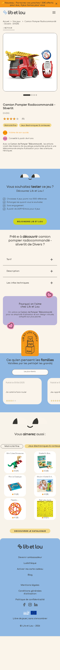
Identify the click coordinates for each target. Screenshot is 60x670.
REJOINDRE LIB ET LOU (30, 222)
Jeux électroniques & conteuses (35, 125)
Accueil (6, 21)
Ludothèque (30, 563)
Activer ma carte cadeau (30, 569)
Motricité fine (10, 125)
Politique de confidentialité (30, 599)
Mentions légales (30, 585)
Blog (30, 575)
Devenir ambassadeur (30, 557)
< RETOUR (7, 28)
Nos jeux (17, 21)
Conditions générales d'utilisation (30, 592)
